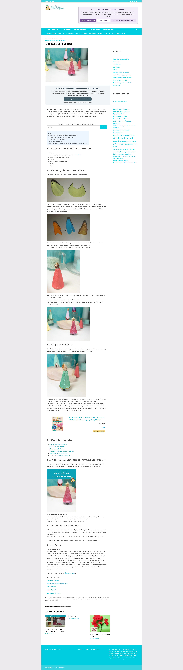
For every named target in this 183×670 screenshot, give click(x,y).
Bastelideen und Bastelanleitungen (55, 40)
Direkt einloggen (103, 20)
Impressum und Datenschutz (98, 33)
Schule (115, 69)
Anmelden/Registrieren (120, 101)
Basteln (55, 30)
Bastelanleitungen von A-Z (53, 649)
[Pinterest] (133, 1)
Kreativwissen (95, 30)
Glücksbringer (118, 149)
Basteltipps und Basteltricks (56, 139)
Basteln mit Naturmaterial (121, 72)
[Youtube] (131, 1)
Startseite (47, 39)
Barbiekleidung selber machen (122, 77)
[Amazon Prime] (103, 427)
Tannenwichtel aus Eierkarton (58, 453)
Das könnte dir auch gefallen (56, 141)
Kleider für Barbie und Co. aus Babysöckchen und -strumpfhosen (54, 630)
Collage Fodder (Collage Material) (122, 122)
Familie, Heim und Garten (54, 33)
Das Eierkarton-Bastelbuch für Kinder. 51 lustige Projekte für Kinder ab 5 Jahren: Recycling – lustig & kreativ (87, 419)
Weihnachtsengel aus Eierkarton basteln (61, 451)
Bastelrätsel (116, 85)
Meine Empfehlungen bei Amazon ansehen (78, 99)
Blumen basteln (120, 116)
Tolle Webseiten (128, 163)
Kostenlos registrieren (88, 20)
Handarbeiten (66, 30)
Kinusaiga (116, 62)
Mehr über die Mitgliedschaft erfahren (123, 20)
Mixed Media (117, 156)
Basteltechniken (118, 114)
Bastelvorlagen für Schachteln (122, 83)
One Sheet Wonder (118, 158)
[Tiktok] (137, 1)
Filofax (115, 126)
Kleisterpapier (131, 152)
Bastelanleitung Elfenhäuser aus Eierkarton (61, 137)
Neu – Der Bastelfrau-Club (121, 59)
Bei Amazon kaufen (99, 431)
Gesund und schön (72, 33)
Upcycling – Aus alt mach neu (122, 75)
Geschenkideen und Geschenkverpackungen (125, 140)
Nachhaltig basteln (129, 156)
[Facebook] (129, 1)
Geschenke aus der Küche (124, 135)
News (84, 33)
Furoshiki (116, 128)
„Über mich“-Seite (70, 573)
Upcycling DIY (51, 590)
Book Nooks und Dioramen (121, 119)
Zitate (135, 163)
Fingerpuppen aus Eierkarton (58, 444)
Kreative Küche (108, 30)
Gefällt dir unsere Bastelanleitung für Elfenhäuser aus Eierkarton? (67, 143)
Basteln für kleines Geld (120, 80)
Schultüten (116, 67)
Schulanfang (117, 64)
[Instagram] (135, 1)
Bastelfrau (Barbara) (53, 580)
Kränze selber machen (122, 154)
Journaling (116, 152)
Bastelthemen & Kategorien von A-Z (88, 649)
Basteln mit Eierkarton (63, 455)
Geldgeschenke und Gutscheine (121, 131)
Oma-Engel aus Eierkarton (57, 446)
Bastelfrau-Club (117, 33)
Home (48, 30)
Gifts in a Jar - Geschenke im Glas (124, 145)
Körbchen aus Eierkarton (56, 449)
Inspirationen (129, 149)
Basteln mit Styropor (121, 112)
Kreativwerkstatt (80, 30)
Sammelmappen (118, 163)
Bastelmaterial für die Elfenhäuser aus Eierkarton (62, 135)
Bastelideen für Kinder (54, 593)
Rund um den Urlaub (120, 161)
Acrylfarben (78, 155)
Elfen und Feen (51, 586)
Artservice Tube (72, 616)
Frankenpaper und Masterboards (126, 126)
